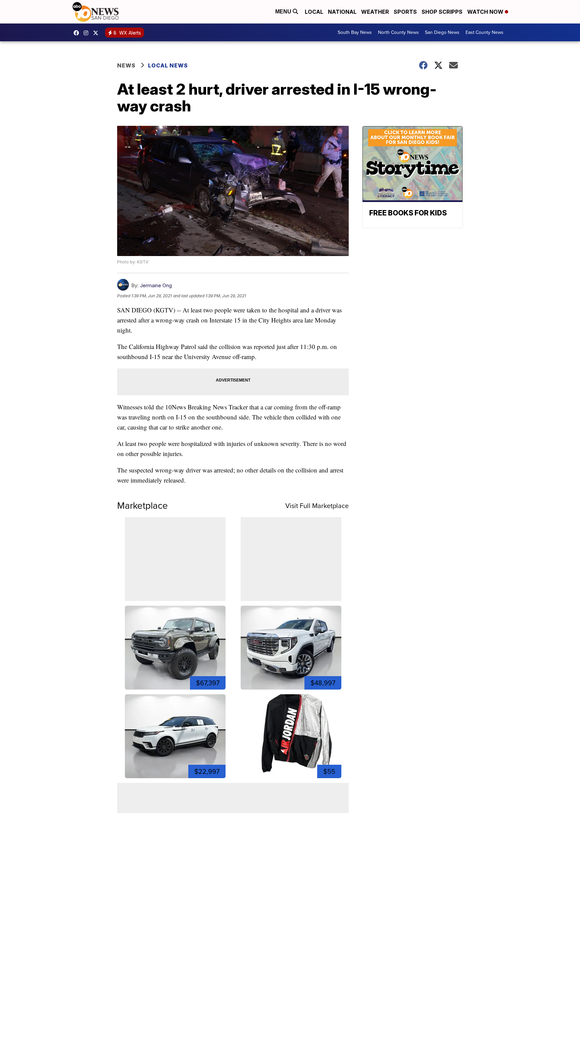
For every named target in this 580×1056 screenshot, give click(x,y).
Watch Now (486, 11)
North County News (398, 32)
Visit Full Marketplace (317, 506)
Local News (168, 65)
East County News (484, 32)
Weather (375, 11)
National (342, 11)
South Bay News (355, 32)
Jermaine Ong (156, 285)
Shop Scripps (442, 11)
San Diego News (442, 32)
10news (97, 33)
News (126, 65)
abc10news (78, 33)
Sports (405, 11)
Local (314, 11)
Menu (284, 11)
